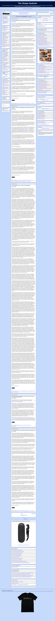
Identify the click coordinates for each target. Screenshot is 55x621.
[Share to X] (13, 21)
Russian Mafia (16, 181)
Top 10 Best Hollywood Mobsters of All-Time (18, 551)
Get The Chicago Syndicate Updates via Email (43, 124)
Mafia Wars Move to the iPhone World (42, 35)
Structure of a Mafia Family (5, 62)
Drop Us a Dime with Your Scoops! (42, 123)
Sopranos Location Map (41, 117)
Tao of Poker (3, 93)
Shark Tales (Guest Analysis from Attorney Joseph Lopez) (5, 45)
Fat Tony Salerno (28, 140)
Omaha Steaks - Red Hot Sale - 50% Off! (5, 28)
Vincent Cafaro (24, 181)
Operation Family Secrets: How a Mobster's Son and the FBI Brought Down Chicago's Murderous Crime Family (5, 22)
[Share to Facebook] (14, 21)
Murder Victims (4, 41)
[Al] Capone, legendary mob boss (23, 128)
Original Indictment (4, 42)
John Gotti (17, 118)
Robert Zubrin (17, 505)
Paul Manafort (28, 103)
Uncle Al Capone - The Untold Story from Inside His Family (20, 584)
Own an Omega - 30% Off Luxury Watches (5, 30)
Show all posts (30, 16)
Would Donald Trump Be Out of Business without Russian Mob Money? (23, 430)
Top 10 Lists (3, 68)
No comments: (32, 103)
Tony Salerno (19, 181)
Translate (44, 26)
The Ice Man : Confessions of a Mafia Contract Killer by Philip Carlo (21, 574)
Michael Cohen (23, 103)
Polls (3, 61)
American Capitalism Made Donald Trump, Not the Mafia (21, 20)
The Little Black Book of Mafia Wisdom (5, 64)
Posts (4, 104)
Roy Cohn (16, 140)
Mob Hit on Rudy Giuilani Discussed (17, 555)
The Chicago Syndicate (27, 3)
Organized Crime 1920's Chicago (42, 116)
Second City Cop (4, 92)
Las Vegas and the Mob (5, 87)
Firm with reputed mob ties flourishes (42, 39)
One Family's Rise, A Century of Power (42, 87)
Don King (23, 180)
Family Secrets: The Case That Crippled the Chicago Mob (5, 19)
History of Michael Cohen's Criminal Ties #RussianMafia (21, 185)
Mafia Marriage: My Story (15, 571)
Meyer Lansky (15, 120)
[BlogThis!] (13, 21)
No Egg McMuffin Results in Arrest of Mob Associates (44, 45)
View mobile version (23, 515)
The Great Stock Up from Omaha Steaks (45, 62)
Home (22, 513)
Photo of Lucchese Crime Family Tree (42, 91)
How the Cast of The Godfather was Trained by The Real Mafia (20, 562)
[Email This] (12, 21)
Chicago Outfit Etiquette (5, 55)
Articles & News (4, 34)
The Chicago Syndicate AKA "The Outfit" (42, 81)
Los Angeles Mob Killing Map (41, 115)
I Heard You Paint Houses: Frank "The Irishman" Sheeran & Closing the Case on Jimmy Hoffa (45, 66)
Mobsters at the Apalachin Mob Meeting (42, 41)
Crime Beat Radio (4, 56)
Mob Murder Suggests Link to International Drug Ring (19, 561)
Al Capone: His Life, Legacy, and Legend (17, 581)
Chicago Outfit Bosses (5, 54)
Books (18, 425)
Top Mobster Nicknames (5, 69)
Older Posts (33, 513)
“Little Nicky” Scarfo (24, 149)
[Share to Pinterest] (15, 21)
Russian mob (27, 166)
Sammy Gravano (14, 123)
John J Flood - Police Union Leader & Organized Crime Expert (5, 86)
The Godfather (30, 202)
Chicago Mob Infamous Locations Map (17, 558)
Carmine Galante (19, 180)
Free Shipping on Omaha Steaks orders (5, 76)
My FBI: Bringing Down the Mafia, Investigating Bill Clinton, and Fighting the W (22, 575)
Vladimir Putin (26, 405)
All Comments (5, 105)
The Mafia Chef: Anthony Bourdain (16, 554)
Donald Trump (19, 103)
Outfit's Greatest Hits (4, 60)
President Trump (14, 23)
